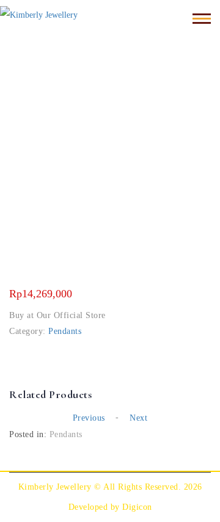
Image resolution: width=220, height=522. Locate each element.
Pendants (64, 331)
